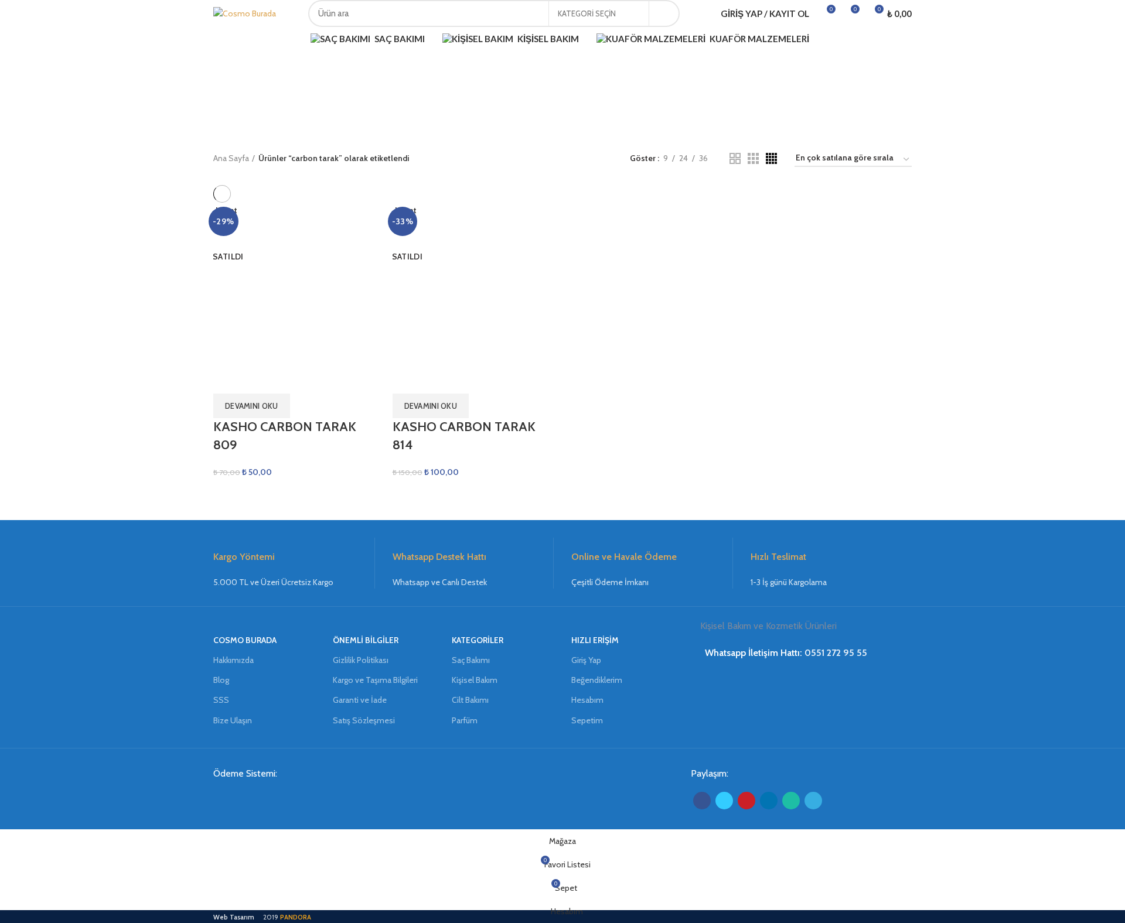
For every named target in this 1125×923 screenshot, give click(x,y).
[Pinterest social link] (746, 800)
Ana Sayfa (231, 158)
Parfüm (465, 720)
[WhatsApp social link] (791, 800)
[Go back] (504, 91)
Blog (221, 680)
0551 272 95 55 (835, 652)
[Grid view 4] (771, 158)
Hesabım (587, 700)
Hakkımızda (233, 660)
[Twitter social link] (724, 800)
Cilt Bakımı (470, 700)
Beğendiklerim (596, 680)
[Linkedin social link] (769, 800)
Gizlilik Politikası (360, 660)
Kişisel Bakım (474, 680)
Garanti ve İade (360, 700)
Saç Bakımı (471, 660)
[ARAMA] (664, 13)
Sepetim (587, 720)
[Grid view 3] (753, 158)
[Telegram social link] (813, 800)
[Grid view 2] (735, 158)
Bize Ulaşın (232, 720)
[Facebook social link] (702, 800)
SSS (221, 700)
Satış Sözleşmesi (364, 720)
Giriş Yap (586, 660)
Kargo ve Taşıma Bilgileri (375, 680)
